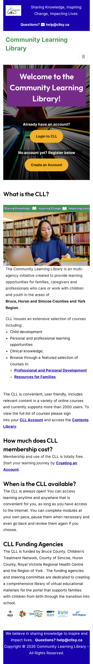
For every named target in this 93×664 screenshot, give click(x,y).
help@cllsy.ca (57, 24)
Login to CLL (46, 136)
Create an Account (46, 165)
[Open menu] (83, 56)
